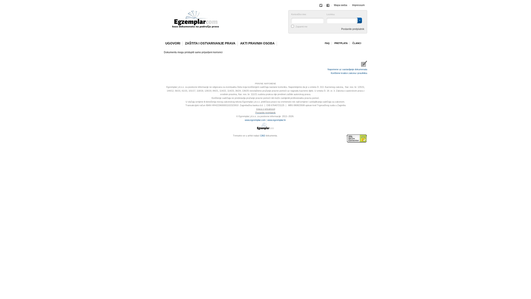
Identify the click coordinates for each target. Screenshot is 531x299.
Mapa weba (340, 5)
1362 (262, 135)
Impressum (358, 5)
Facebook (320, 5)
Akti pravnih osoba (257, 43)
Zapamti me (301, 27)
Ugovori (172, 43)
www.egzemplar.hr (276, 120)
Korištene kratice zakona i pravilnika (349, 73)
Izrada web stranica (165, 138)
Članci (356, 43)
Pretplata (341, 43)
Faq (327, 43)
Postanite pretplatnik (352, 29)
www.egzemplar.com (255, 120)
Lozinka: (330, 14)
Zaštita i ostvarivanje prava (210, 43)
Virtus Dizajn (165, 141)
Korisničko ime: (299, 14)
